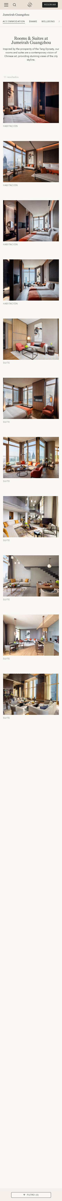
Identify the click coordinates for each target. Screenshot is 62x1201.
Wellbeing (48, 21)
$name (33, 21)
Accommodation (14, 21)
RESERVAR (50, 5)
